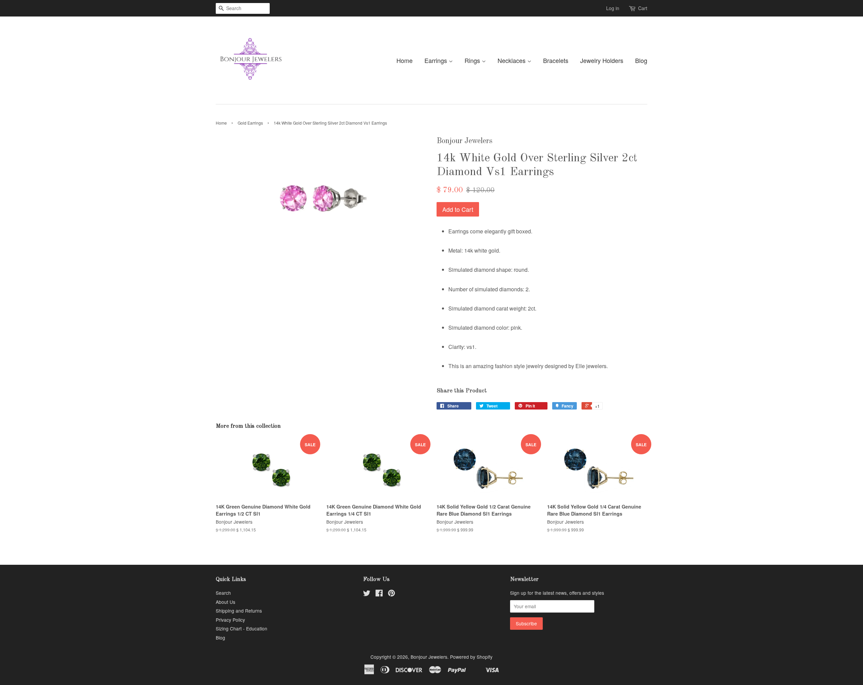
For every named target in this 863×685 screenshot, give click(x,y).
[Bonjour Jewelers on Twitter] (366, 594)
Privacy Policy (230, 619)
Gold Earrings (250, 123)
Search (223, 592)
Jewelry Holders (601, 60)
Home (404, 60)
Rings (473, 60)
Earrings (436, 60)
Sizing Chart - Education (241, 628)
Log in (612, 8)
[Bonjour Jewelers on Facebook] (379, 594)
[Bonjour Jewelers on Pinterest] (391, 594)
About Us (225, 601)
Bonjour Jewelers (429, 656)
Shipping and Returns (239, 610)
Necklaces (512, 60)
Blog (641, 60)
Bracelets (555, 60)
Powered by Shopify (471, 656)
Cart (642, 8)
